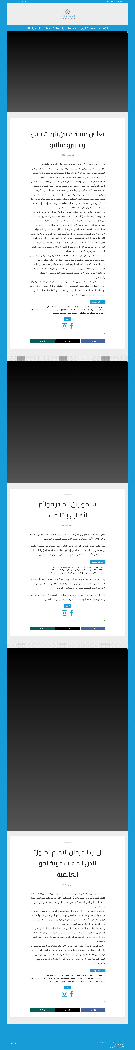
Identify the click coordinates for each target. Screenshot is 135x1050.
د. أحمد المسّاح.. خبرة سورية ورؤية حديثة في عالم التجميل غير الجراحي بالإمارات (77, 572)
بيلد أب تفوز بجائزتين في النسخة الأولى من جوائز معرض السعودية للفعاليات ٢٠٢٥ (76, 313)
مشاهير (47, 28)
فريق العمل (110, 1)
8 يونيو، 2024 (68, 884)
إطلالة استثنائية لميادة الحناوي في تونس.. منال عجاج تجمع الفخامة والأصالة (78, 569)
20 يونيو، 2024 (68, 154)
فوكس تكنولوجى (115, 1047)
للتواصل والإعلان (119, 1)
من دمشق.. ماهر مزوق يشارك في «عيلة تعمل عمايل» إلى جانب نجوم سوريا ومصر (76, 566)
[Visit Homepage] (67, 14)
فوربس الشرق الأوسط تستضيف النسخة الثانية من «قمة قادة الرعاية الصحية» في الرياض (74, 306)
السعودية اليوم (89, 28)
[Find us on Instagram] (12, 1043)
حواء (63, 28)
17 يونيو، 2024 (68, 525)
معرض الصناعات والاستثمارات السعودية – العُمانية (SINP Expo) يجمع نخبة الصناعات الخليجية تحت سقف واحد (67, 309)
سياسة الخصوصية (119, 1044)
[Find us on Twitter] (15, 1043)
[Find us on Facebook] (18, 1043)
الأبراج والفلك (34, 28)
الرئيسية (103, 28)
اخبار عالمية (73, 28)
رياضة (56, 28)
